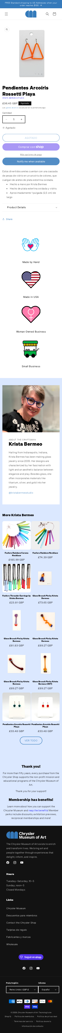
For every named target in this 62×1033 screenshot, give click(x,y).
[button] (6, 14)
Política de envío (43, 1021)
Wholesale (12, 944)
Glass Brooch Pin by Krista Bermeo (45, 596)
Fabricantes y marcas (18, 937)
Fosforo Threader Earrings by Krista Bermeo (16, 596)
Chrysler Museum (16, 908)
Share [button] (9, 219)
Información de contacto (32, 1026)
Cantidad (7, 113)
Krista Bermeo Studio (13, 98)
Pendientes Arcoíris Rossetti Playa (17, 725)
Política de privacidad (47, 1016)
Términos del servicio (23, 1021)
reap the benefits (38, 810)
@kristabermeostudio (21, 492)
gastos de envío (12, 108)
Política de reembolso (24, 1016)
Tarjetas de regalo (16, 929)
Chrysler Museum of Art (28, 1012)
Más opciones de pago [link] (31, 154)
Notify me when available (31, 161)
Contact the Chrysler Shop (21, 922)
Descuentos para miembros (21, 915)
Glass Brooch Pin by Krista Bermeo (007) (45, 682)
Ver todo (31, 740)
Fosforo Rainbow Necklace (45, 553)
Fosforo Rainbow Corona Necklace (16, 554)
